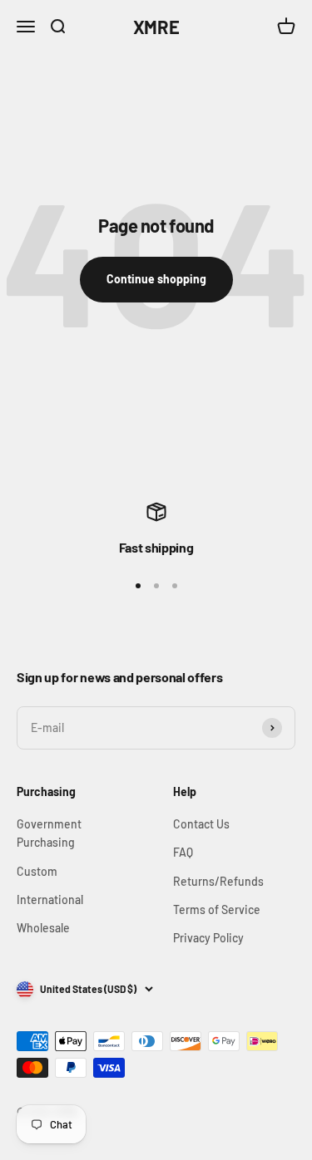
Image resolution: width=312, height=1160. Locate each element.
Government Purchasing (49, 833)
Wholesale (43, 928)
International (50, 899)
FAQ (183, 852)
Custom (37, 871)
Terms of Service (216, 909)
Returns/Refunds (218, 881)
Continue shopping (156, 279)
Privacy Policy (208, 938)
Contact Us (201, 824)
